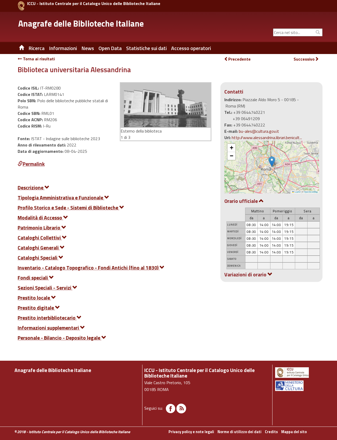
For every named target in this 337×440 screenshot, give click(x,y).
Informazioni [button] (63, 48)
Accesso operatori (191, 48)
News (87, 48)
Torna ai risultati (38, 59)
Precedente (239, 59)
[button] (272, 161)
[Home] (17, 48)
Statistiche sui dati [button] (146, 48)
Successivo (304, 59)
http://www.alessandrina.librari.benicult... (267, 137)
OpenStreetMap (311, 191)
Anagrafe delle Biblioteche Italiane (81, 23)
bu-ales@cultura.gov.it (259, 131)
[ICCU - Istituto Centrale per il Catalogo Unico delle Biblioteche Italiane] (21, 6)
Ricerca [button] (36, 48)
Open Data (110, 48)
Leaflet (297, 191)
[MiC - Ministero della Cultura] (298, 385)
